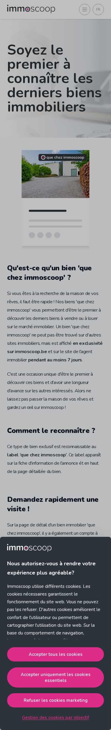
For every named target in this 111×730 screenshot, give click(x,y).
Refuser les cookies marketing (56, 700)
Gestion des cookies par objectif (55, 718)
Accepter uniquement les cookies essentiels (56, 677)
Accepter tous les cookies (56, 654)
